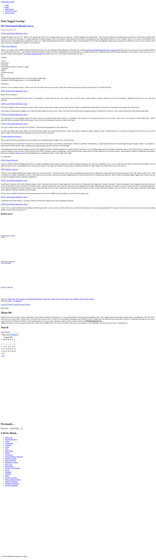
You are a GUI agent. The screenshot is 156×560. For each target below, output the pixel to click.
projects (57, 299)
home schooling (10, 460)
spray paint (64, 299)
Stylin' (7, 470)
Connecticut (9, 443)
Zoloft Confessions (11, 485)
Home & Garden (10, 458)
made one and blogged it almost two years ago (101, 50)
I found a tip (19, 153)
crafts (9, 299)
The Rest (8, 474)
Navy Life (8, 464)
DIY (13, 299)
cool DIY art (121, 41)
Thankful (8, 472)
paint (52, 299)
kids (48, 299)
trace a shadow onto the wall (78, 299)
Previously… (5, 428)
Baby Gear (8, 437)
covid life (8, 445)
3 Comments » (18, 301)
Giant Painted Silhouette (34, 299)
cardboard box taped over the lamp (37, 146)
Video (7, 476)
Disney (7, 453)
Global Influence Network (14, 457)
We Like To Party (11, 11)
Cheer (7, 441)
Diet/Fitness (9, 451)
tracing (91, 299)
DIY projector (20, 299)
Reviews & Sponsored (12, 468)
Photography (9, 9)
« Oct (3, 356)
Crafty (9, 301)
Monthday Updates (11, 462)
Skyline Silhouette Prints (34, 54)
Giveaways (9, 455)
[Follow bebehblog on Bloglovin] (10, 336)
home (7, 5)
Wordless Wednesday (12, 483)
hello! (7, 7)
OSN (25, 556)
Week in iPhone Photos (13, 480)
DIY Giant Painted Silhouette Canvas (17, 26)
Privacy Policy (10, 13)
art (6, 299)
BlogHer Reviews (11, 439)
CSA (6, 449)
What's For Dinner (11, 481)
